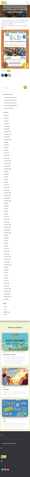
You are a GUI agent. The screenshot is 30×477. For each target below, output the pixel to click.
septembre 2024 (7, 168)
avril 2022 (6, 246)
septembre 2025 (7, 139)
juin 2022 (6, 240)
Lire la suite (18, 363)
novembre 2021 (7, 259)
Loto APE (6, 389)
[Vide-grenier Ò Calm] (15, 341)
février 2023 (6, 219)
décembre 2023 (7, 192)
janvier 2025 (6, 158)
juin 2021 (6, 272)
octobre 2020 (7, 294)
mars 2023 (6, 216)
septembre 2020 (7, 296)
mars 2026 (6, 123)
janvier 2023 (6, 222)
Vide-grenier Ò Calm (8, 108)
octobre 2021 (7, 262)
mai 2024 (6, 179)
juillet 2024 (6, 174)
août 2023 (6, 203)
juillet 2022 (6, 238)
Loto (4, 421)
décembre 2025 (7, 131)
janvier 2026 (6, 129)
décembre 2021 (7, 256)
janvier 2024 (6, 190)
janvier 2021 (6, 286)
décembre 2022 (7, 224)
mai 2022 (6, 243)
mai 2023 (6, 211)
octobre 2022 (7, 230)
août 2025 (6, 142)
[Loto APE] (15, 376)
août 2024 (6, 171)
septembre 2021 (7, 264)
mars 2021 (6, 280)
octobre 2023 (7, 198)
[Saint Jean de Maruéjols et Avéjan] (4, 2)
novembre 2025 (7, 134)
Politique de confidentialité (9, 443)
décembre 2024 (7, 160)
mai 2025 (6, 147)
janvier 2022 (6, 254)
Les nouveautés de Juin (10, 100)
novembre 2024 (7, 163)
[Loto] (15, 408)
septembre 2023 (7, 200)
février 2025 (6, 155)
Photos (5, 314)
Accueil (5, 306)
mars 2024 (6, 184)
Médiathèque (7, 312)
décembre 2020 (7, 288)
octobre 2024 (7, 166)
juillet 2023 (6, 206)
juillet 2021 (6, 270)
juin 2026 (6, 118)
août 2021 (6, 267)
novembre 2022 (7, 227)
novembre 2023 (7, 195)
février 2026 (6, 126)
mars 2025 (6, 153)
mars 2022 (6, 248)
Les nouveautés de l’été (10, 97)
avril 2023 (6, 214)
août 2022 (6, 235)
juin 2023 (6, 208)
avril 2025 (6, 150)
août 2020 (6, 299)
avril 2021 (6, 278)
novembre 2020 (7, 291)
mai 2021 (6, 275)
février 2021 (6, 283)
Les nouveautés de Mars (10, 105)
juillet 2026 (6, 115)
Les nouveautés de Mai (10, 102)
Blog (9, 70)
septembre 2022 (7, 232)
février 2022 (6, 251)
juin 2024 (6, 176)
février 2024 (6, 187)
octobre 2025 (7, 137)
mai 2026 (6, 121)
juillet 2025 (6, 145)
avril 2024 (6, 182)
